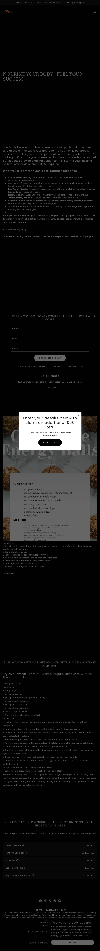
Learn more (50, 442)
